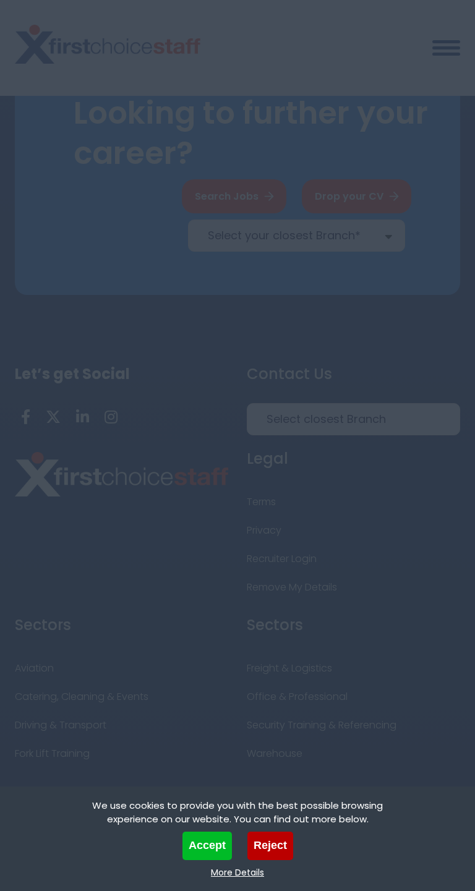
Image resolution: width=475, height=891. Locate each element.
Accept (207, 845)
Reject (270, 845)
